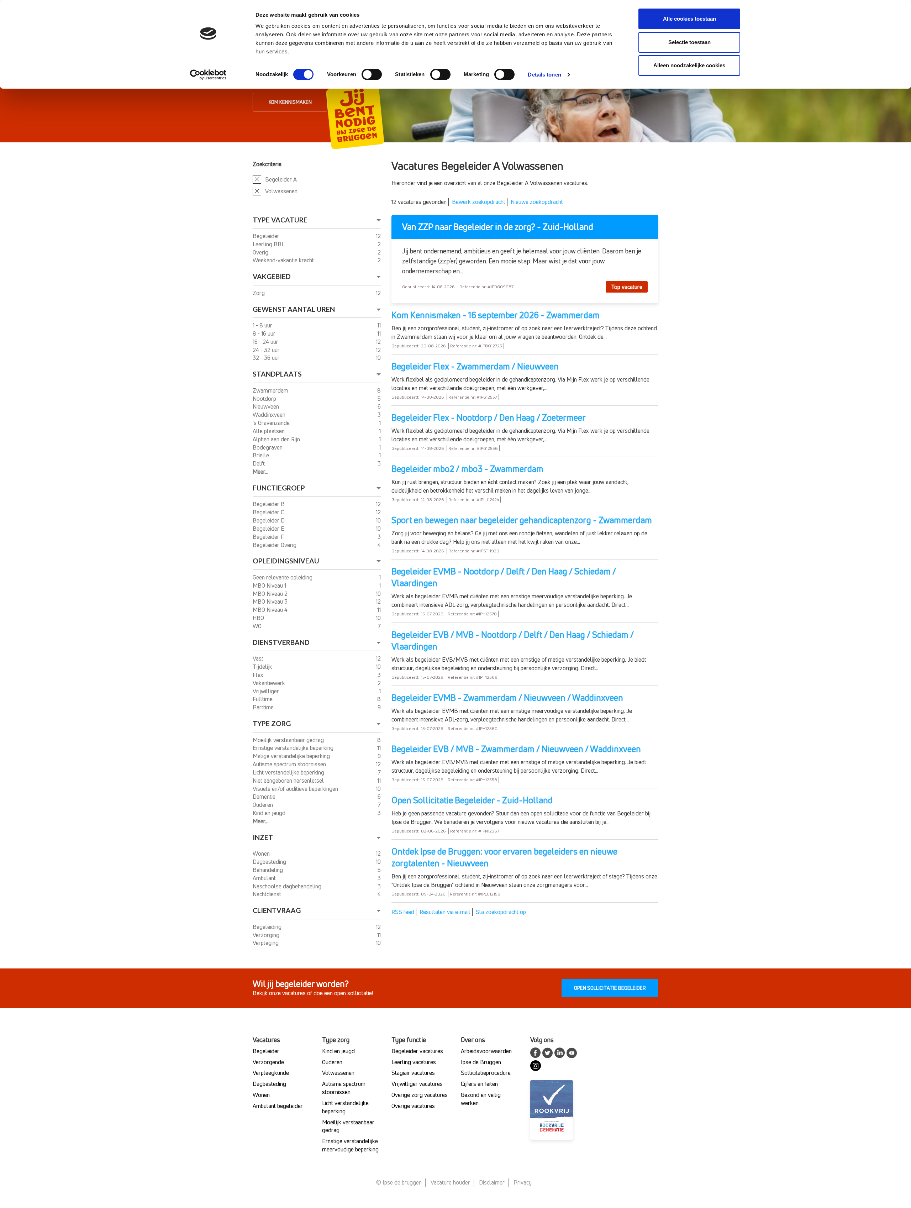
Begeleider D (269, 520)
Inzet (263, 837)
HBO (259, 618)
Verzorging (267, 935)
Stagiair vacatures (413, 1073)
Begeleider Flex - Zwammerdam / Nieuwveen (475, 366)
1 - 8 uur (263, 325)
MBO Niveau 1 (270, 585)
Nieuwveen (266, 406)
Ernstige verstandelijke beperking (294, 748)
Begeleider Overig (275, 545)
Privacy (523, 1182)
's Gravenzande (272, 423)
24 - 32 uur (267, 350)
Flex (259, 675)
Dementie (265, 796)
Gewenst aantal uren (294, 309)
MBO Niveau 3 (271, 601)
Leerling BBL (269, 244)
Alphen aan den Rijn (277, 439)
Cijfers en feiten (479, 1084)
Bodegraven (268, 447)
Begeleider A (281, 179)
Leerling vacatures (413, 1062)
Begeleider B (269, 504)
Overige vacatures (413, 1106)
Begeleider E (269, 528)
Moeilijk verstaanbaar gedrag (289, 740)
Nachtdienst (268, 894)
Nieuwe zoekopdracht (537, 202)
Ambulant (265, 878)
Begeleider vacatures (417, 1051)
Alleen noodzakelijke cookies (689, 65)
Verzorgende (268, 1062)
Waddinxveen (270, 415)
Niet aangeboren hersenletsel (289, 780)
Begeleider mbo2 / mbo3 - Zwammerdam (467, 468)
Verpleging (266, 943)
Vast (259, 658)
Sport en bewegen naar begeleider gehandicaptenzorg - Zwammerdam (521, 520)
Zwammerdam (271, 390)
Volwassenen (281, 191)
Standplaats (277, 374)
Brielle (261, 455)
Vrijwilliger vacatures (417, 1084)
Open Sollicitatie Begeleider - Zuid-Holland (472, 800)
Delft (259, 463)
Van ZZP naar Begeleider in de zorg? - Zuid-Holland (497, 227)
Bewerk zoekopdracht (478, 202)
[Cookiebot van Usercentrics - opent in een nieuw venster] (208, 74)
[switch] (372, 74)
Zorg (259, 293)
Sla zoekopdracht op (501, 912)
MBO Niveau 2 (271, 594)
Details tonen (544, 75)
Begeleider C (269, 512)
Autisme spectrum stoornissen (290, 764)
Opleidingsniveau (286, 561)
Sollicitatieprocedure (486, 1073)
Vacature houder (450, 1182)
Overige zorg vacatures (419, 1095)
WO (258, 626)
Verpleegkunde (271, 1073)
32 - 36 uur (267, 358)
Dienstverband (281, 642)
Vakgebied (272, 276)
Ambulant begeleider (278, 1106)
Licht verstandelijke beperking (289, 772)
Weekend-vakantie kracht (284, 260)
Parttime (264, 707)
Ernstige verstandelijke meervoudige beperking (350, 1145)
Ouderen (263, 805)
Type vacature (280, 220)
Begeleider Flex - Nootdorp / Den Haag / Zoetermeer (488, 417)
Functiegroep (279, 488)
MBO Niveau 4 (271, 610)
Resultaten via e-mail (445, 912)
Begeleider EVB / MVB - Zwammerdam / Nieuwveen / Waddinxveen (516, 749)
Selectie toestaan (689, 42)
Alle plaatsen (269, 431)
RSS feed (402, 912)
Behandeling (268, 870)
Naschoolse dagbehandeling (288, 886)
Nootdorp (265, 399)
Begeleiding (268, 927)
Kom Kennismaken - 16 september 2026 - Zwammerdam (495, 315)
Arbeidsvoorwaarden (486, 1051)
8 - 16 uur (265, 333)
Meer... (260, 472)
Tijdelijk (263, 667)
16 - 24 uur (266, 342)
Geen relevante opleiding (283, 577)
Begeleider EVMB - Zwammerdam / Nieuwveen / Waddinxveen (507, 697)
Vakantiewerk (269, 683)
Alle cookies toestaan (689, 19)
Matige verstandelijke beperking (292, 756)
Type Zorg (272, 723)
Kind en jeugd (270, 813)
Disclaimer (492, 1182)
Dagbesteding (270, 862)
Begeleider (267, 236)
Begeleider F (269, 537)
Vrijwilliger (266, 691)
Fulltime (263, 699)
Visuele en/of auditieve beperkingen (296, 789)
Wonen (262, 853)
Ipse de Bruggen (481, 1062)
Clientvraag (277, 910)
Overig (261, 252)
